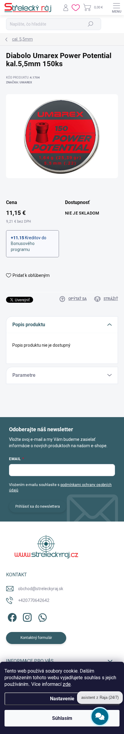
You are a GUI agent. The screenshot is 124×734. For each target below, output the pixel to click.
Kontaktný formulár (36, 638)
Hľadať (90, 24)
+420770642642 (33, 600)
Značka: (19, 82)
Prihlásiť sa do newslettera (37, 506)
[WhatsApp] (41, 616)
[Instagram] (26, 616)
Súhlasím (62, 718)
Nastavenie (62, 698)
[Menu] (116, 7)
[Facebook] (11, 616)
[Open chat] (100, 715)
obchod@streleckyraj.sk (40, 588)
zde (67, 684)
